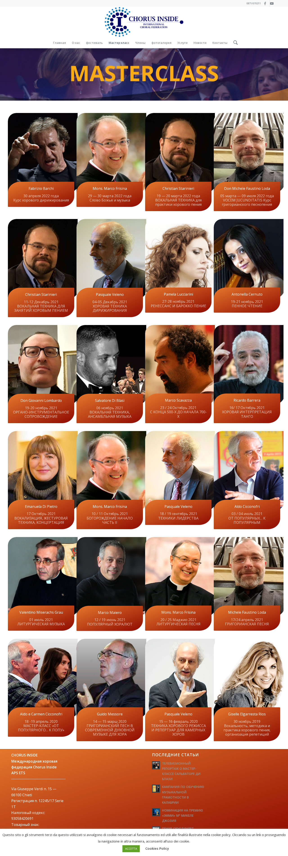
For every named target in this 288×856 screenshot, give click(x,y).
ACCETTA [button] (131, 849)
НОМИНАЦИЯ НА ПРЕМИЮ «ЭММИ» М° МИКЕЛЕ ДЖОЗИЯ (182, 815)
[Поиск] (234, 42)
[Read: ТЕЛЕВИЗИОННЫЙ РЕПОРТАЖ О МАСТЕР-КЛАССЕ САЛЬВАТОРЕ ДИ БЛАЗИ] (156, 765)
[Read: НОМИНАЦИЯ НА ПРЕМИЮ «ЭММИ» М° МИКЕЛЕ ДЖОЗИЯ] (156, 812)
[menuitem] (59, 42)
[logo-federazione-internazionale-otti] (144, 22)
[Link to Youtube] (273, 3)
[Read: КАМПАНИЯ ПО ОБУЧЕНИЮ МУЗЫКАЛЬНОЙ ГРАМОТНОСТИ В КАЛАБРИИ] (156, 789)
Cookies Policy (157, 848)
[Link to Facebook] (266, 3)
